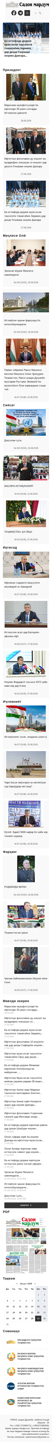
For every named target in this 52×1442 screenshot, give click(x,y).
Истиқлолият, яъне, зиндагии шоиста (25, 737)
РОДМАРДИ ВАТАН (15, 887)
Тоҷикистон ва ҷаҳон (16, 932)
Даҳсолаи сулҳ (13, 440)
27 (26, 1318)
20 (26, 1312)
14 (32, 1306)
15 (38, 1306)
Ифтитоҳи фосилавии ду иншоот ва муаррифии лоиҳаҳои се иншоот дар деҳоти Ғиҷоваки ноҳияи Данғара (25, 162)
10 (7, 1306)
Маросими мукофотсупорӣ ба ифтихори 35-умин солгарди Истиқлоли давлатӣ (21, 109)
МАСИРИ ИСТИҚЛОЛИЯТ (18, 486)
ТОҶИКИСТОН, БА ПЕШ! (18, 531)
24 (7, 1318)
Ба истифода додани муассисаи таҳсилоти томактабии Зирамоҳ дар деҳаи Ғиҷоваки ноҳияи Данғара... (18, 48)
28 (32, 1318)
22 (38, 1312)
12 (20, 1306)
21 (32, 1312)
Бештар (25, 1205)
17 (7, 1312)
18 (14, 1312)
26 (20, 1318)
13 (26, 1306)
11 (14, 1306)
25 (14, 1318)
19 (20, 1312)
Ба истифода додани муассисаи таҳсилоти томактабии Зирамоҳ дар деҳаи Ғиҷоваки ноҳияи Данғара (24, 216)
